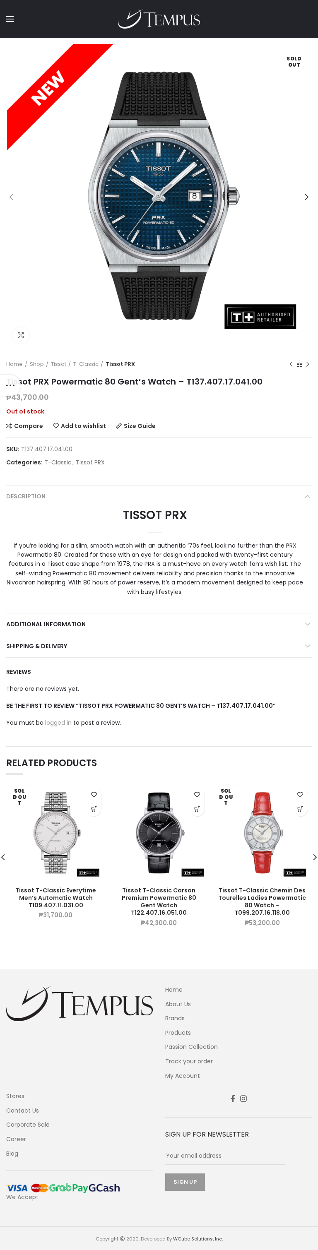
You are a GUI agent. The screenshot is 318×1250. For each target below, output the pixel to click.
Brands (175, 1018)
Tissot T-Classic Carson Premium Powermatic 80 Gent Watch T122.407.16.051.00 (159, 902)
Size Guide (140, 426)
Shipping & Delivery (36, 646)
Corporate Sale (28, 1125)
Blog (12, 1154)
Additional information (46, 624)
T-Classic (86, 364)
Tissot (58, 364)
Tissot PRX (120, 364)
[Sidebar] (10, 385)
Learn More (94, 809)
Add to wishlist (83, 426)
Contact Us (22, 1111)
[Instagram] (243, 1098)
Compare (28, 426)
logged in (58, 723)
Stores (15, 1096)
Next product (308, 364)
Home (14, 364)
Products (178, 1033)
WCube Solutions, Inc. (198, 1239)
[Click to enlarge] (20, 335)
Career (16, 1139)
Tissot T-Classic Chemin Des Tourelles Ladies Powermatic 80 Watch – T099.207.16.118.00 (262, 902)
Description (26, 496)
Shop (37, 364)
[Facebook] (233, 1098)
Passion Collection (191, 1047)
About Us (178, 1004)
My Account (182, 1076)
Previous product (291, 364)
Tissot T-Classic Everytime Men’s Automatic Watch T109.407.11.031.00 (55, 898)
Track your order (189, 1061)
